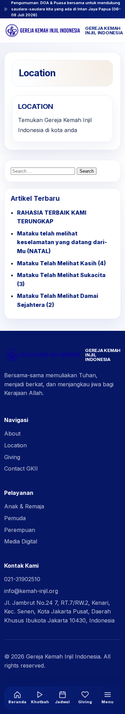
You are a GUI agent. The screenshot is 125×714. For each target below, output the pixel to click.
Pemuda (15, 518)
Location (15, 445)
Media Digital (20, 541)
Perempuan (19, 529)
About (12, 433)
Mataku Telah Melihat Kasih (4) (61, 263)
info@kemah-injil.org (31, 590)
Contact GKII (21, 468)
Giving (12, 457)
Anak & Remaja (24, 506)
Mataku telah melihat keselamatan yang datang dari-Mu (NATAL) (62, 242)
